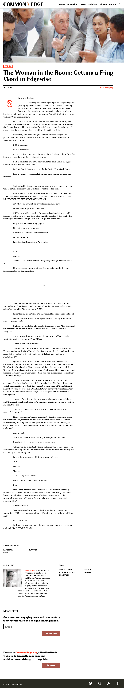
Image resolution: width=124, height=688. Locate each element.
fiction (88, 569)
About (61, 4)
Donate (112, 4)
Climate (103, 4)
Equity (8, 66)
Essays (83, 4)
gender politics (66, 572)
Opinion (93, 4)
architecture (66, 569)
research (64, 575)
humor (88, 572)
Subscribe (72, 4)
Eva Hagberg (108, 88)
